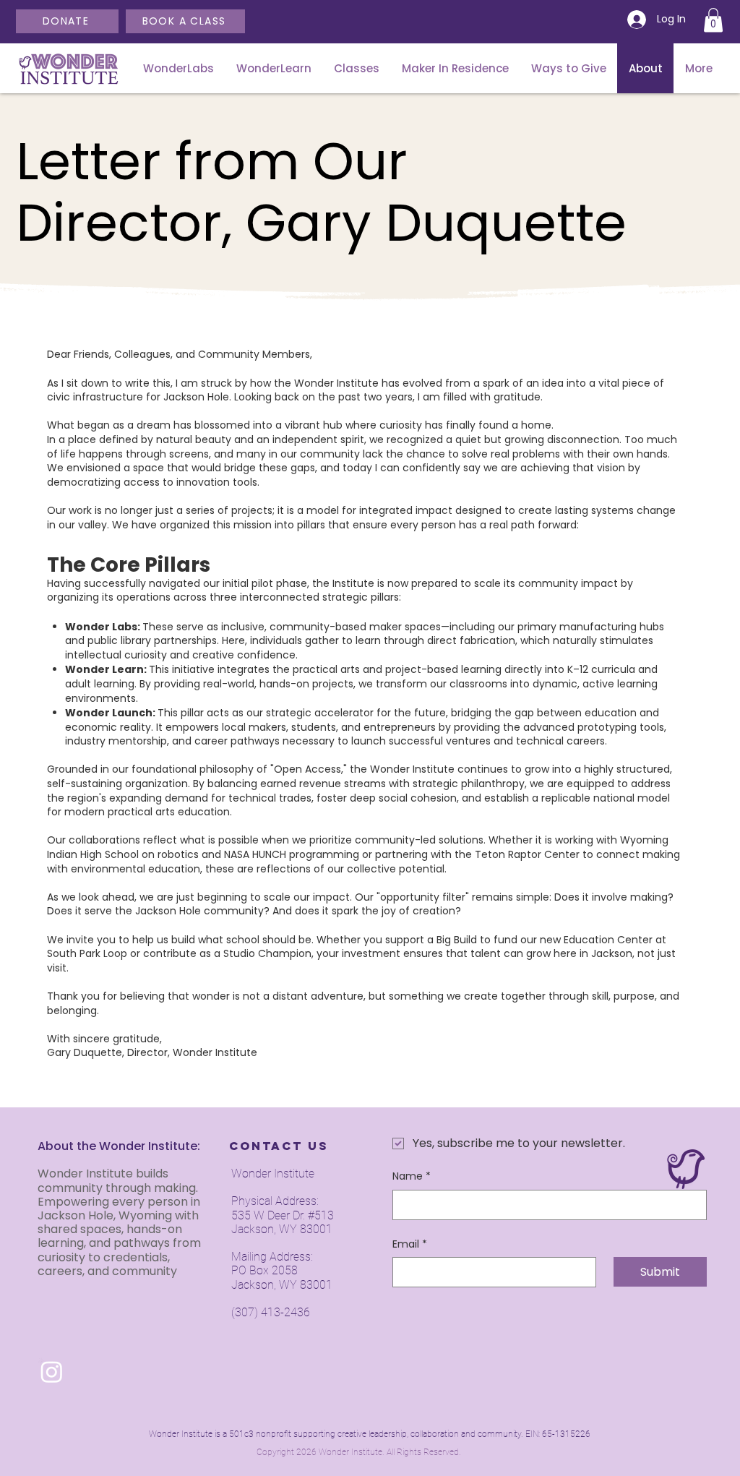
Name (411, 1176)
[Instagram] (52, 1371)
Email (409, 1244)
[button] (713, 20)
